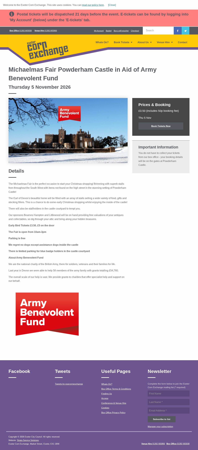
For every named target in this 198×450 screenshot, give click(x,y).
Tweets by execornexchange (69, 384)
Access (104, 398)
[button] (110, 5)
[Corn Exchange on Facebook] (177, 31)
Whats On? (106, 384)
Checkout (135, 31)
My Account (99, 31)
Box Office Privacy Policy (113, 412)
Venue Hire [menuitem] (163, 42)
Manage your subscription (160, 426)
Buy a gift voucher (121, 31)
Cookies (105, 408)
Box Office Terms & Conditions (116, 389)
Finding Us (106, 393)
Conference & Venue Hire (113, 403)
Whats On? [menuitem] (102, 42)
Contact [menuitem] (182, 42)
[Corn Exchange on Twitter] (185, 31)
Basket (109, 31)
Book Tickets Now (160, 126)
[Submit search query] (170, 30)
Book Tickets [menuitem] (121, 42)
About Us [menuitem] (143, 42)
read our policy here (93, 5)
